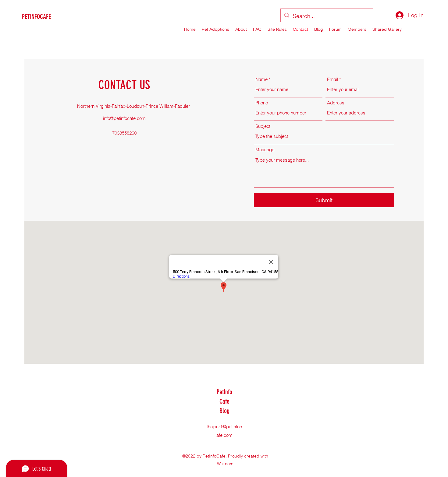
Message (264, 149)
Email (332, 79)
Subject (262, 126)
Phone (261, 102)
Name (261, 79)
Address (335, 102)
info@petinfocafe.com (124, 118)
